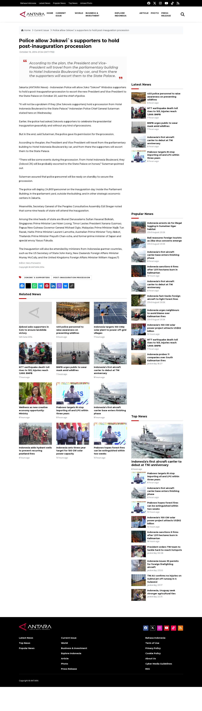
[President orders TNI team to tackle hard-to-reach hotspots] (138, 551)
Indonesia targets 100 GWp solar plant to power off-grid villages (110, 330)
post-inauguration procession (71, 277)
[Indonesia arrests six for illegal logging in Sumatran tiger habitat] (138, 227)
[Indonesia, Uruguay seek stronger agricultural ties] (138, 594)
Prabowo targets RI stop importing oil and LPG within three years (72, 410)
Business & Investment (92, 14)
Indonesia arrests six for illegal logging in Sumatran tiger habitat (164, 226)
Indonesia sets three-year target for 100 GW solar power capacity (71, 450)
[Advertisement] (157, 58)
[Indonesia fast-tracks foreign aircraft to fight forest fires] (138, 300)
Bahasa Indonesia (28, 3)
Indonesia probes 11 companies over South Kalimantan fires (160, 357)
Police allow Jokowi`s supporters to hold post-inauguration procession (91, 30)
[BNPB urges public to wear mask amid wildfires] (72, 353)
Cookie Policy (153, 653)
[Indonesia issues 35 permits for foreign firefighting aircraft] (138, 565)
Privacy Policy (153, 648)
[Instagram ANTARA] (160, 3)
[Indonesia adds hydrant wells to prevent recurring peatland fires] (35, 433)
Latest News (44, 3)
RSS (147, 669)
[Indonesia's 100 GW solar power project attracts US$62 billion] (138, 329)
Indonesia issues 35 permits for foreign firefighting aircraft (163, 564)
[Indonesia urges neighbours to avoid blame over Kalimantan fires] (138, 314)
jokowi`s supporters (37, 277)
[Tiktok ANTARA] (172, 3)
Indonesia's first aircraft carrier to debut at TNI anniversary (107, 370)
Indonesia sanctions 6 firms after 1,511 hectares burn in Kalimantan (162, 269)
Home (50, 13)
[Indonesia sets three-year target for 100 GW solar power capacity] (72, 433)
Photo (155, 13)
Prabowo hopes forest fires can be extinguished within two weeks (109, 450)
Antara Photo (86, 3)
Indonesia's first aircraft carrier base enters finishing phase (110, 410)
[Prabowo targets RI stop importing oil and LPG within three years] (72, 393)
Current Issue (61, 14)
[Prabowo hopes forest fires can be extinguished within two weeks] (110, 433)
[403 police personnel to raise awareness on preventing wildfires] (72, 312)
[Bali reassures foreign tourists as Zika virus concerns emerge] (138, 242)
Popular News (59, 3)
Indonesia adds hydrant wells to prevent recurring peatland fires (35, 450)
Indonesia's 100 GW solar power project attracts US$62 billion (164, 328)
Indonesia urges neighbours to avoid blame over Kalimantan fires (163, 313)
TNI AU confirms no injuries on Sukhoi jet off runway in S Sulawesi (164, 578)
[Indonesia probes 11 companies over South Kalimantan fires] (138, 358)
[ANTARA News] (32, 14)
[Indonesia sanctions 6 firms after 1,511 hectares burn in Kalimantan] (138, 270)
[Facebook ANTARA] (148, 3)
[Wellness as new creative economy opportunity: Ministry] (35, 393)
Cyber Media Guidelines (158, 663)
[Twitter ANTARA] (154, 3)
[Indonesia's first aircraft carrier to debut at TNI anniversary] (110, 353)
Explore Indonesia (120, 14)
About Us (150, 658)
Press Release (166, 14)
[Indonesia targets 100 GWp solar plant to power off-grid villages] (110, 312)
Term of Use (152, 643)
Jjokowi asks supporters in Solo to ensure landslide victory (34, 330)
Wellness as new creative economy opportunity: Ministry (33, 410)
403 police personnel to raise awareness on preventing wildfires (70, 330)
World (79, 13)
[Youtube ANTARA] (166, 3)
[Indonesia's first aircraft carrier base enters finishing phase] (110, 393)
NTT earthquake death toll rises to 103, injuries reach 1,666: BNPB (34, 370)
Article (143, 13)
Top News (72, 3)
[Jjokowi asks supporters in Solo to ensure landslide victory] (35, 312)
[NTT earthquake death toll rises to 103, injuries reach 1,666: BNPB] (35, 353)
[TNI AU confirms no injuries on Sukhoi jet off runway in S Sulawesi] (138, 580)
